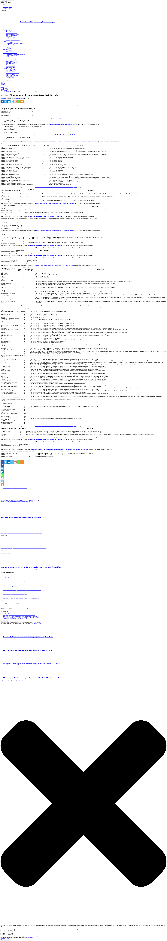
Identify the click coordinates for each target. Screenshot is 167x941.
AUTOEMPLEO (9, 48)
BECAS (4, 88)
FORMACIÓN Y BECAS (11, 46)
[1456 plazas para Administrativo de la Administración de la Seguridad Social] (4, 580)
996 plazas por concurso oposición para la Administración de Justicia (17, 501)
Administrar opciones (5, 935)
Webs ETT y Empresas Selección (13, 40)
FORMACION (9, 76)
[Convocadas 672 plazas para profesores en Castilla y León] (4, 592)
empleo (11, 488)
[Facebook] (2, 101)
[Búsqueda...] (1, 1)
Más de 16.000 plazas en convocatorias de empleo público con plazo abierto (21, 517)
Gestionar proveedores (23, 935)
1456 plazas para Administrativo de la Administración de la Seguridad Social (21, 533)
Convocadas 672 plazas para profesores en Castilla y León (15, 594)
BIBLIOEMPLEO (7, 49)
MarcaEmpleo (4, 98)
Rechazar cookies (8, 937)
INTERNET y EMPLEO (11, 77)
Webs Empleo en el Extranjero (12, 37)
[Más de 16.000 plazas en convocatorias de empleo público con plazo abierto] (4, 576)
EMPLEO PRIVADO (10, 67)
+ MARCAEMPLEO (7, 68)
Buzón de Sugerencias (7, 7)
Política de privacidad (7, 8)
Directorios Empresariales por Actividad (16, 44)
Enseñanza (8, 57)
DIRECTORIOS (9, 42)
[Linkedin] (8, 101)
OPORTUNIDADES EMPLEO (10, 53)
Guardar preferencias (23, 937)
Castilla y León (6, 488)
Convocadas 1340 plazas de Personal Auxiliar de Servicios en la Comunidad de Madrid (21, 598)
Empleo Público (16, 488)
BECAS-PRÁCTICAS (10, 69)
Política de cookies (38, 623)
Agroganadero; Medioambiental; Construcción (15, 54)
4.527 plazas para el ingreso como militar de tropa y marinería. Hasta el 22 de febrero (23, 548)
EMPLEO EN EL (4, 90)
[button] (83, 804)
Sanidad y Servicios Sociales (12, 62)
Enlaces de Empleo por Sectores (12, 34)
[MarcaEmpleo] (7, 27)
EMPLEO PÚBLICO (10, 66)
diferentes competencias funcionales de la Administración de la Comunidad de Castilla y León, (55, 203)
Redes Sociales (9, 36)
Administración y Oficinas (11, 55)
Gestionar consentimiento (6, 939)
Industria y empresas (10, 61)
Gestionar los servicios (14, 935)
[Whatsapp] (18, 101)
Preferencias (15, 937)
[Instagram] (12, 101)
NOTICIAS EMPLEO (10, 79)
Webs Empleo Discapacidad (11, 38)
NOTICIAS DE (4, 83)
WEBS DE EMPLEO (7, 30)
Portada (2, 91)
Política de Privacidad (11, 680)
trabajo (25, 488)
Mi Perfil (5, 5)
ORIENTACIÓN (9, 47)
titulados (22, 488)
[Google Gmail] (15, 101)
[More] (22, 101)
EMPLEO (3, 85)
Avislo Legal (3, 680)
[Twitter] (5, 101)
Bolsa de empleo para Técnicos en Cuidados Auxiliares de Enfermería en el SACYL (20, 500)
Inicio (4, 29)
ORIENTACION (9, 80)
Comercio (8, 56)
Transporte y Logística (10, 63)
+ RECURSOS (6, 41)
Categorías (3, 608)
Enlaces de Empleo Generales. (12, 35)
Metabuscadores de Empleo (11, 31)
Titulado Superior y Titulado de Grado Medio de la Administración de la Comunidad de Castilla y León (71, 141)
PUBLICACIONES (10, 51)
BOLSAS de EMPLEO (11, 70)
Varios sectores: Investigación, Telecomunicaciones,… (17, 58)
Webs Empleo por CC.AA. (11, 33)
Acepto (2, 937)
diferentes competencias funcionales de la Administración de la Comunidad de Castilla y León (55, 305)
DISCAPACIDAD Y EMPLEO (12, 73)
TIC (6, 64)
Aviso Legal (5, 4)
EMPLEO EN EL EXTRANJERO (13, 75)
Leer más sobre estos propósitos (35, 935)
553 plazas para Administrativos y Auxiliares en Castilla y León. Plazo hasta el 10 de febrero (31, 567)
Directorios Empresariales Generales (15, 43)
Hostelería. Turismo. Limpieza (12, 60)
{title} (2, 938)
